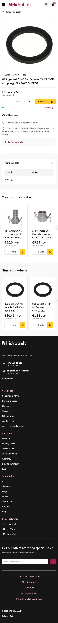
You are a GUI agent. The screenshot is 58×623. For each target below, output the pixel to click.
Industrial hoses (9, 401)
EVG (12, 616)
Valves (5, 411)
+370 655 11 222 (14, 363)
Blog (4, 511)
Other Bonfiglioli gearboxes (29, 599)
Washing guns (8, 421)
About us (6, 506)
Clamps (5, 406)
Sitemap (6, 486)
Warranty (6, 459)
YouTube (11, 529)
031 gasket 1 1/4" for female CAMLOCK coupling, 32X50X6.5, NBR (41, 311)
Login (4, 491)
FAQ (4, 469)
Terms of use (8, 448)
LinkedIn (11, 534)
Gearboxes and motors (13, 426)
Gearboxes (29, 587)
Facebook (11, 524)
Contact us (7, 501)
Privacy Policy (8, 443)
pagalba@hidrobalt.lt (18, 371)
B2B (4, 481)
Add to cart (43, 101)
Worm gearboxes (29, 593)
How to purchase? (10, 464)
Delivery (6, 438)
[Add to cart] (22, 252)
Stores (5, 496)
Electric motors (29, 582)
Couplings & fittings (11, 396)
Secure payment (9, 454)
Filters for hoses (9, 416)
